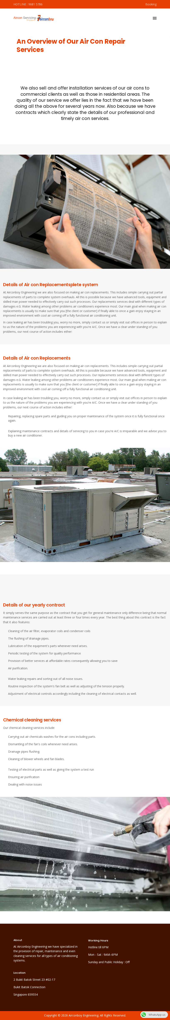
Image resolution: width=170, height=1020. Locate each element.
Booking (150, 4)
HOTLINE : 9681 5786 (27, 4)
